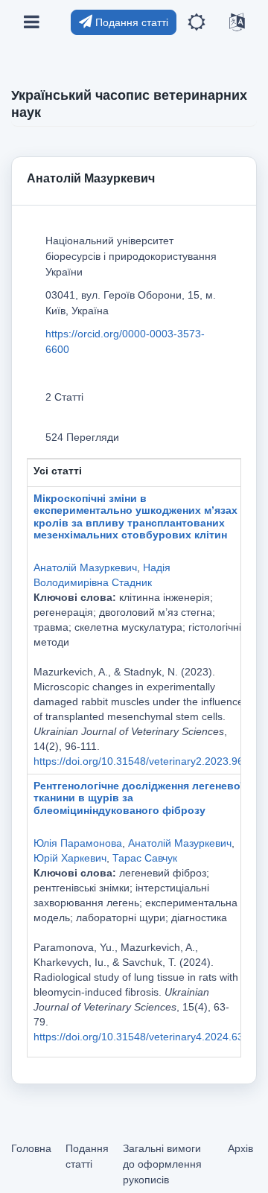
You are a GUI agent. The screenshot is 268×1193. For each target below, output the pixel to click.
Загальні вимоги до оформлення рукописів (162, 1164)
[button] (196, 22)
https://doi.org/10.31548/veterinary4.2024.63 (138, 1037)
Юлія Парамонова (78, 843)
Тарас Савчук (144, 858)
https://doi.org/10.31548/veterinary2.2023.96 (138, 761)
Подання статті (130, 22)
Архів (240, 1148)
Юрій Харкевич (70, 858)
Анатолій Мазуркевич (85, 567)
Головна (31, 1148)
